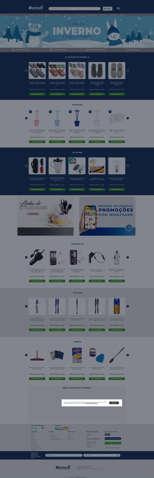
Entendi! (114, 403)
